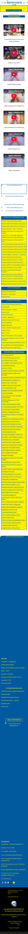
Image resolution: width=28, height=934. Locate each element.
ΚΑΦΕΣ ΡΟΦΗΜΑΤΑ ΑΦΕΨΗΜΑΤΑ (9, 453)
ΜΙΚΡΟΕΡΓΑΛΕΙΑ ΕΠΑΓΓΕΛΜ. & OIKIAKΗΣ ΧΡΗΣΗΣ (11, 465)
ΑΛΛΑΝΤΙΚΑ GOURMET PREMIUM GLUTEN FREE (12, 371)
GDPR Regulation (8, 204)
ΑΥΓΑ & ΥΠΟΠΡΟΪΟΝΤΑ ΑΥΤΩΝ (8, 388)
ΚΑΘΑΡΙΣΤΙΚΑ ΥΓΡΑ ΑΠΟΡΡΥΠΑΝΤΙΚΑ (10, 447)
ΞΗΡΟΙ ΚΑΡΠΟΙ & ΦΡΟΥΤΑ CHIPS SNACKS (11, 477)
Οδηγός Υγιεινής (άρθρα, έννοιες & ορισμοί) (11, 335)
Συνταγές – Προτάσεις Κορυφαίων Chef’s (11, 327)
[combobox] (13, 7)
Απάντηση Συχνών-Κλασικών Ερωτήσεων (11, 304)
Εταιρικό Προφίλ (5, 307)
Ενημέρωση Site (5, 312)
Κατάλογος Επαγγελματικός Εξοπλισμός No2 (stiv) (13, 244)
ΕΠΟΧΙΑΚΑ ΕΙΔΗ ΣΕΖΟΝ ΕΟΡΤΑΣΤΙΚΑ (10, 421)
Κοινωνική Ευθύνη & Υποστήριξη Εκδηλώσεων (12, 345)
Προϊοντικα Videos (14, 14)
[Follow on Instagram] (5, 882)
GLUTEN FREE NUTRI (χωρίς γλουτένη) (10, 357)
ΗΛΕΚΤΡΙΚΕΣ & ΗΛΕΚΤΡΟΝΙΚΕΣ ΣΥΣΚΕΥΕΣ (12, 437)
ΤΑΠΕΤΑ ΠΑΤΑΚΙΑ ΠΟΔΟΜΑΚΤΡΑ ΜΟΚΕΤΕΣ (11, 507)
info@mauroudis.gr (11, 855)
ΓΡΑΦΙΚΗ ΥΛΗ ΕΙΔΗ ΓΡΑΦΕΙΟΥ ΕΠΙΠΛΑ (10, 404)
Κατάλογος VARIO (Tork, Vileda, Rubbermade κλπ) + (13, 265)
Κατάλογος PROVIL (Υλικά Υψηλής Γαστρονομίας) (13, 223)
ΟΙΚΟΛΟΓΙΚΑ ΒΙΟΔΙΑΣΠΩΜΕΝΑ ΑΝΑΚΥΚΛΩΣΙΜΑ (13, 482)
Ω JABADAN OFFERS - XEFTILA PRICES (10, 528)
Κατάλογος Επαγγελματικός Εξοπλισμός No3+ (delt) (13, 246)
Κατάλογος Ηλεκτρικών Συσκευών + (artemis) (12, 259)
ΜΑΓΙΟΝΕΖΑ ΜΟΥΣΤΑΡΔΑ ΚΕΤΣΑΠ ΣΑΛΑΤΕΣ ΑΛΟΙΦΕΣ (12, 459)
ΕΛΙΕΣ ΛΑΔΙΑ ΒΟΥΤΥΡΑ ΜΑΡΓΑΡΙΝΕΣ (10, 409)
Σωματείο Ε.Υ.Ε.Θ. (5, 330)
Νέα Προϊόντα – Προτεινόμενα (8, 294)
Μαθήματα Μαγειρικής (6, 325)
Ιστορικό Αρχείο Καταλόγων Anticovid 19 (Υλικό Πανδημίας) (12, 339)
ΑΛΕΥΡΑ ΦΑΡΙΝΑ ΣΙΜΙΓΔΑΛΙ (8, 365)
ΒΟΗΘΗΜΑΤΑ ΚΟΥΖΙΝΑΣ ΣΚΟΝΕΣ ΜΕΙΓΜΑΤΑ (12, 390)
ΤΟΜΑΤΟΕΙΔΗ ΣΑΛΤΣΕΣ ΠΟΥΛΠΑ (9, 509)
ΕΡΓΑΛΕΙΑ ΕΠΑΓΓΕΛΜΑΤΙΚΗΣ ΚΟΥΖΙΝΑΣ (11, 424)
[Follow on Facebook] (2, 882)
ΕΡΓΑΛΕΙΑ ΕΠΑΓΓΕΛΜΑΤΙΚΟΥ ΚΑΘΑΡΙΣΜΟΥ (12, 426)
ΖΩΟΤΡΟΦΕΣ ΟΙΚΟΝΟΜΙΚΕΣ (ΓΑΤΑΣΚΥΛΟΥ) (12, 434)
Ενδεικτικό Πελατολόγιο (7, 314)
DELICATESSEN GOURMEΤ (7, 355)
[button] (2, 3)
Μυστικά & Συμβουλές (6, 322)
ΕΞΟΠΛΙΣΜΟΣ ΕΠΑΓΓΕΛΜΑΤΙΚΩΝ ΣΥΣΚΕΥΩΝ (12, 419)
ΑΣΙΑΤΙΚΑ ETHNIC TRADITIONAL (9, 383)
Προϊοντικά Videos (5, 296)
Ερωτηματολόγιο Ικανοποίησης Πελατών (11, 347)
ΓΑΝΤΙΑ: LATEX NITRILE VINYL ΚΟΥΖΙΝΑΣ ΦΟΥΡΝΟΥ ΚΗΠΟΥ (11, 396)
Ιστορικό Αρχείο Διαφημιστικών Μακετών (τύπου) (13, 342)
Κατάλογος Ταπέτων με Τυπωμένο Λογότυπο (12, 278)
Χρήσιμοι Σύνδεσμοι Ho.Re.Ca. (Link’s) (10, 320)
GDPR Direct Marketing (18, 204)
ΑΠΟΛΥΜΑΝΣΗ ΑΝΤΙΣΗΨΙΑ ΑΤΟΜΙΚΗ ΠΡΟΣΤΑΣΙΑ (13, 377)
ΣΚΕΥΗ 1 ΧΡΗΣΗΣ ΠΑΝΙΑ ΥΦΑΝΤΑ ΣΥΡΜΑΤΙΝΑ (12, 502)
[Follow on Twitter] (8, 882)
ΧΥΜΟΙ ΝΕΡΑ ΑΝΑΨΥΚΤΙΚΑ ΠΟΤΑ (9, 525)
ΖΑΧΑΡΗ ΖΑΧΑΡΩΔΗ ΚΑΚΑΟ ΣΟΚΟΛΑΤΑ (11, 429)
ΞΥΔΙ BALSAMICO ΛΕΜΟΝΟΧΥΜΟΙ (9, 479)
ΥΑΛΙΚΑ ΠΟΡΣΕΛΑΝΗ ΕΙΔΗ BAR (9, 512)
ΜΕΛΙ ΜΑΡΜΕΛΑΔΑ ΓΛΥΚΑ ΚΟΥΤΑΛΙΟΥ (10, 462)
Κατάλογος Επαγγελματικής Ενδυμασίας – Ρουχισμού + (11, 271)
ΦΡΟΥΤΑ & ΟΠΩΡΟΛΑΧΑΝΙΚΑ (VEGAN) (10, 515)
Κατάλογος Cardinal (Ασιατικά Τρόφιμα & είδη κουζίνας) (12, 232)
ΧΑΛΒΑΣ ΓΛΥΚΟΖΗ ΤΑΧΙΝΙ (7, 517)
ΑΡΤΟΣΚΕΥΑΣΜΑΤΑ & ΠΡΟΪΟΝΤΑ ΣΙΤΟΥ (11, 380)
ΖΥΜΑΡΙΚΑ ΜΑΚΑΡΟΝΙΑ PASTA (8, 432)
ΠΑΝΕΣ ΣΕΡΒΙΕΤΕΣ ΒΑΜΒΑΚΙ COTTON (10, 484)
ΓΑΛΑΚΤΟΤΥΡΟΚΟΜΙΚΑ (7, 393)
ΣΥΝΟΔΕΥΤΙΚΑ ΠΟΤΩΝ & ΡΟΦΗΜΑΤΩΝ (10, 504)
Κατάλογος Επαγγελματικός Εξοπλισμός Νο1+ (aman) (12, 240)
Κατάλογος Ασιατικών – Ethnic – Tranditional (11, 228)
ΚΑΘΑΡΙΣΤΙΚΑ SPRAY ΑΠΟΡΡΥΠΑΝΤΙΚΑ (11, 442)
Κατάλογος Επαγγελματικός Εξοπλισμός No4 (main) (13, 249)
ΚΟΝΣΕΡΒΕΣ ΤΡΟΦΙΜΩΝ (7, 455)
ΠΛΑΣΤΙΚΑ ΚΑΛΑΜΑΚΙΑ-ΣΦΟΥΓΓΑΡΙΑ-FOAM (12, 490)
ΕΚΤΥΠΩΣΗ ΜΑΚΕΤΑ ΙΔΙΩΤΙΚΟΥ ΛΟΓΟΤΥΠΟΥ (12, 407)
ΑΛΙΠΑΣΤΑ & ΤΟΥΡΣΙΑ (6, 368)
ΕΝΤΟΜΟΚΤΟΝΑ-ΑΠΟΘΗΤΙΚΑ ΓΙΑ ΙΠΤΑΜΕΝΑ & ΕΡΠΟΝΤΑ (12, 415)
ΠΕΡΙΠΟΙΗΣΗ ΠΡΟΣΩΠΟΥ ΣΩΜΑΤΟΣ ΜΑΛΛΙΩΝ (12, 487)
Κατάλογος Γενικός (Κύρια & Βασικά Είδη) (11, 221)
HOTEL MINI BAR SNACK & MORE (9, 360)
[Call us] (14, 882)
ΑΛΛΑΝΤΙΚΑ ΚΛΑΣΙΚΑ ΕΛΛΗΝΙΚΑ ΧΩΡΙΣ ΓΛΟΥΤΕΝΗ (11, 374)
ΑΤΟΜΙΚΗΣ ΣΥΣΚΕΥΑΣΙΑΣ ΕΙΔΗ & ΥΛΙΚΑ (11, 385)
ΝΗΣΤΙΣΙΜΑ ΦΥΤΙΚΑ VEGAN (8, 471)
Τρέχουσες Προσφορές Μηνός (8, 291)
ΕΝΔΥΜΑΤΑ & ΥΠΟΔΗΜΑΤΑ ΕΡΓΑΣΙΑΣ (10, 412)
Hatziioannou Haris (18, 911)
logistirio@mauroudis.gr (12, 869)
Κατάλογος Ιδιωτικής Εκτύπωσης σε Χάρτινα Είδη (13, 281)
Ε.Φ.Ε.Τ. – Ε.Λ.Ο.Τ (5, 333)
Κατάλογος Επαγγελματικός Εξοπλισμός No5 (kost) (13, 252)
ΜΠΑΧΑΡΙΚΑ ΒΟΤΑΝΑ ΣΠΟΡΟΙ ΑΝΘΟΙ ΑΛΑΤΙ (12, 469)
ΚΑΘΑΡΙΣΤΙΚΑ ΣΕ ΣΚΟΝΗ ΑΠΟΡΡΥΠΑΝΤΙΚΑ (11, 445)
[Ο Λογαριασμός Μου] (24, 2)
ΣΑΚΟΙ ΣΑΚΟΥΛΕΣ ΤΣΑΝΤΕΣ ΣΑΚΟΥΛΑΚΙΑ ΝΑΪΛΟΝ (11, 498)
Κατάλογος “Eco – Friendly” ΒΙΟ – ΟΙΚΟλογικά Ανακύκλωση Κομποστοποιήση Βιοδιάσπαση (12, 236)
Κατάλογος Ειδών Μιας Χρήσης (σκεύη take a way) (13, 283)
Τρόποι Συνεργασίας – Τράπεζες (9, 309)
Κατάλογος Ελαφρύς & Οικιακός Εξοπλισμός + (12, 262)
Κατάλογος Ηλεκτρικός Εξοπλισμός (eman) (11, 257)
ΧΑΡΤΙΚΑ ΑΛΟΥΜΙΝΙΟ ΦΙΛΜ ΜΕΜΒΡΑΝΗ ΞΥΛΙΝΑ (13, 520)
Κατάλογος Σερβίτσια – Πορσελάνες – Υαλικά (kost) (13, 254)
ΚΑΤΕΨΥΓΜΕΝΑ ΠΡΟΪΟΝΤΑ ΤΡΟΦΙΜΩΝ (10, 450)
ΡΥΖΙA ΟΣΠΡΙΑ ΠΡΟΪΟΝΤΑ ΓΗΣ (8, 495)
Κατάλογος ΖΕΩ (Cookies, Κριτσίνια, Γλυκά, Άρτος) (13, 226)
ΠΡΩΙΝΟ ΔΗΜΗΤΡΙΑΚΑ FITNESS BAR (10, 492)
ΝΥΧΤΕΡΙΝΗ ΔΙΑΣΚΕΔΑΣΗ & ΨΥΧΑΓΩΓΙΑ (11, 474)
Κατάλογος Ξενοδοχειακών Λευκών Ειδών (11, 267)
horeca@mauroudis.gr (11, 864)
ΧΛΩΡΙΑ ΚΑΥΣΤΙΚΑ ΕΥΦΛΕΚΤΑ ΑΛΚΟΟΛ (11, 522)
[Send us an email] (11, 882)
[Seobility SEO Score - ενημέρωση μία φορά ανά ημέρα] (14, 904)
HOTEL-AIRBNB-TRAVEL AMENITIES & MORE (11, 363)
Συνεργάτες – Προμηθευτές (7, 317)
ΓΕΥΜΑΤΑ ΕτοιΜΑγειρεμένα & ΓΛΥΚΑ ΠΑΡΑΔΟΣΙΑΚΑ (10, 401)
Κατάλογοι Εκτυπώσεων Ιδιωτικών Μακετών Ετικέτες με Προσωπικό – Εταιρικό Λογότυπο (12, 275)
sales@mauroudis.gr (11, 858)
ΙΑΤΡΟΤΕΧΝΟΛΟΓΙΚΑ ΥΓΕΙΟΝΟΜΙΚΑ (10, 439)
